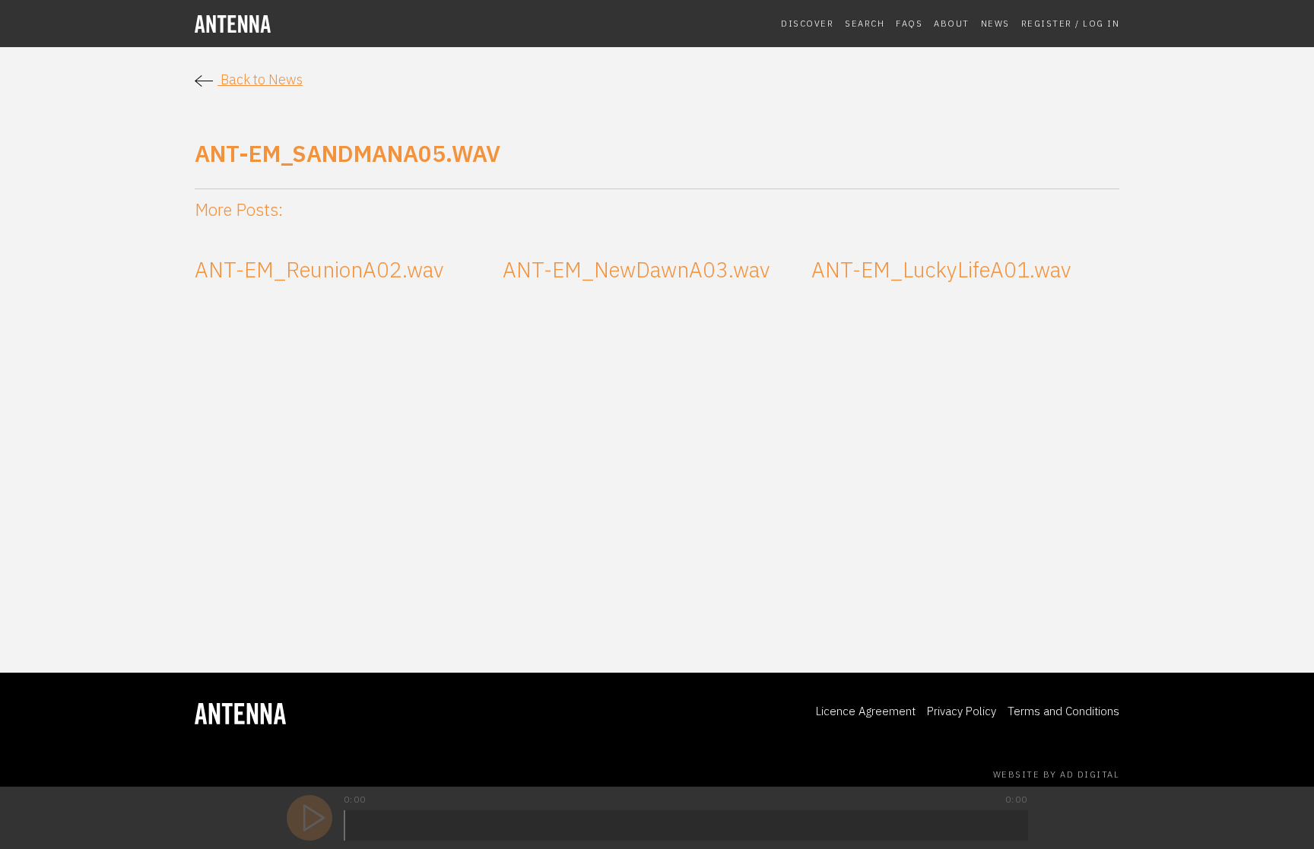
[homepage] (301, 24)
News (995, 23)
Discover (807, 23)
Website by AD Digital (1056, 774)
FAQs (909, 23)
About (952, 23)
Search (864, 23)
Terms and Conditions (1063, 711)
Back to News (260, 79)
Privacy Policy (961, 711)
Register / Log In (1070, 23)
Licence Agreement (866, 711)
